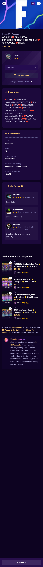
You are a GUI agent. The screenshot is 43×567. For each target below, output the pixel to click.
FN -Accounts (13, 34)
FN (15, 261)
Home (4, 34)
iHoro (16, 55)
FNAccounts (16, 327)
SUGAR (19, 272)
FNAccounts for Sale (11, 330)
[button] (21, 14)
